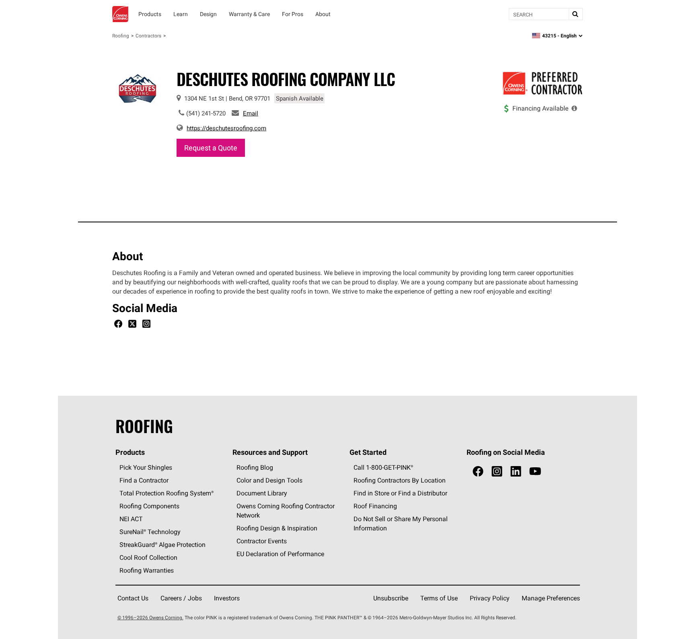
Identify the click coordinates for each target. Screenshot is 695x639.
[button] (574, 108)
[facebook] (478, 471)
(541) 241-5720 (206, 113)
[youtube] (535, 471)
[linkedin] (515, 471)
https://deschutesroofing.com (226, 128)
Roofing (120, 36)
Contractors (148, 36)
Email (250, 113)
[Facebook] (118, 325)
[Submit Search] (575, 14)
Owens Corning (120, 14)
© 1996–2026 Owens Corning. (150, 617)
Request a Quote (210, 147)
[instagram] (496, 471)
